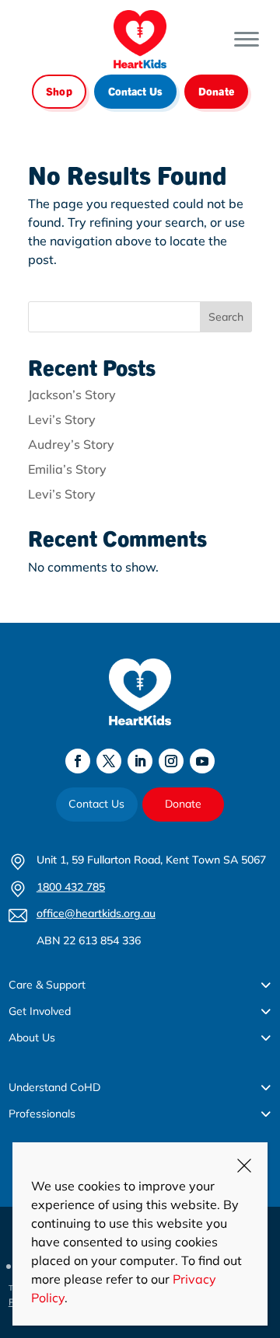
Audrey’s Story (71, 444)
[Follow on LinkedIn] (140, 761)
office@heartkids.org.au (96, 913)
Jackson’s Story (72, 394)
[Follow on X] (108, 761)
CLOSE (244, 1165)
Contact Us (135, 91)
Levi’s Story (62, 419)
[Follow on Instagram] (171, 761)
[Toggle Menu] (246, 39)
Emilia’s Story (67, 469)
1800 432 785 (71, 887)
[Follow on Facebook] (77, 761)
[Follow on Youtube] (202, 761)
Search (225, 317)
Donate (216, 91)
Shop (59, 91)
